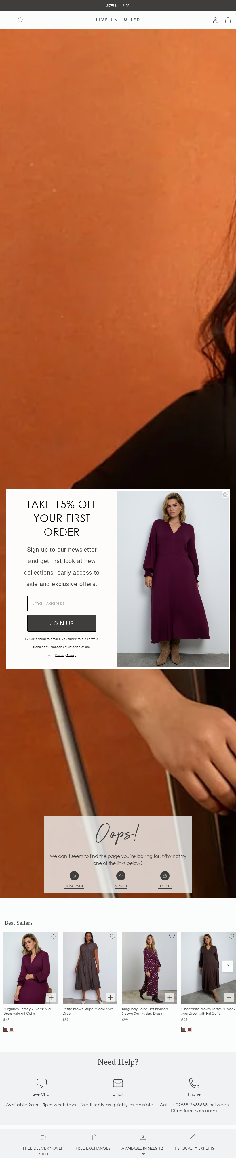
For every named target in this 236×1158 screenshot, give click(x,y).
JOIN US (62, 623)
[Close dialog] (225, 494)
